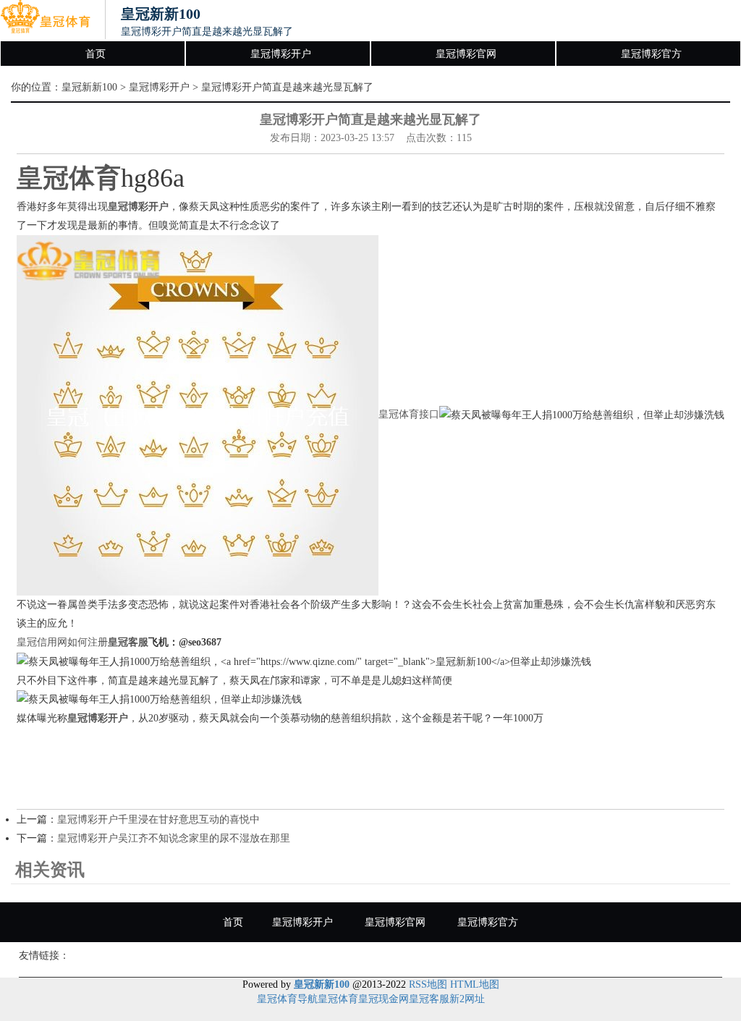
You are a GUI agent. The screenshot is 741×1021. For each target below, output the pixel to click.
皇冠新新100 (89, 87)
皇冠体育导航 (287, 999)
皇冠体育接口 (408, 414)
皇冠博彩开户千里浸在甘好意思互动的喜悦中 (158, 819)
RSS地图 (428, 984)
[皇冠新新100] (45, 20)
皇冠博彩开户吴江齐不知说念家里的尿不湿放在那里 (173, 838)
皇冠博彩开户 (280, 53)
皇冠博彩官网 (466, 53)
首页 (95, 53)
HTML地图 (474, 984)
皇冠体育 (338, 999)
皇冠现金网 (383, 999)
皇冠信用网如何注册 (62, 642)
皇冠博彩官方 (651, 53)
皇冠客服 (429, 999)
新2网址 (467, 999)
